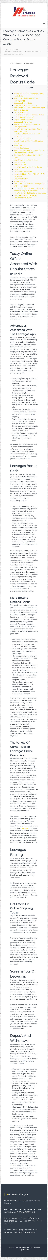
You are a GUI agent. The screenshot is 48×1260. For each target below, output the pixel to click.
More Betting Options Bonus (25, 105)
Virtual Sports (19, 181)
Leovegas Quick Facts (22, 139)
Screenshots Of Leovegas (24, 117)
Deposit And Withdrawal (23, 120)
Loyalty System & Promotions (25, 160)
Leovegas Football (21, 179)
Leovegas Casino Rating (23, 153)
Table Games (19, 146)
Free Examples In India (23, 172)
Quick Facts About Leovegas (25, 195)
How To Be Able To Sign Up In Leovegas (30, 193)
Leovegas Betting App (23, 122)
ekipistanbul (30, 63)
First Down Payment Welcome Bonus (29, 150)
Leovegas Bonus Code (23, 103)
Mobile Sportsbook (21, 148)
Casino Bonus (19, 162)
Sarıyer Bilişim (24, 1250)
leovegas (25, 828)
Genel (16, 49)
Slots (16, 169)
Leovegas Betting (21, 112)
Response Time (20, 165)
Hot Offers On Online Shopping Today (29, 115)
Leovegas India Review (23, 198)
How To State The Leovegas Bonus (28, 167)
